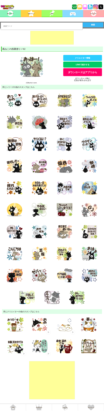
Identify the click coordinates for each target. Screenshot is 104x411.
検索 (93, 25)
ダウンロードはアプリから (82, 72)
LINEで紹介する (83, 64)
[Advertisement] (52, 37)
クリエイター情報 (82, 58)
